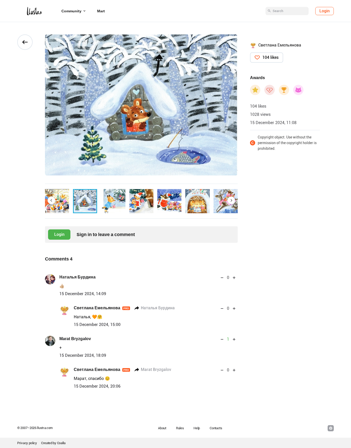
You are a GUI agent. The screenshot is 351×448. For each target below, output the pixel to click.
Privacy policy (27, 443)
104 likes (270, 57)
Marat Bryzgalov (75, 338)
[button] (51, 200)
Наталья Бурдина (77, 277)
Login (324, 10)
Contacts (216, 428)
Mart (101, 11)
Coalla (61, 443)
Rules (180, 428)
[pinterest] (331, 428)
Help (196, 428)
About (162, 428)
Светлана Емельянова (101, 307)
